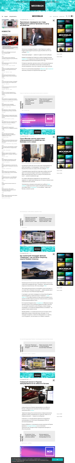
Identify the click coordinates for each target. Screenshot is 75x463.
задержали (24, 59)
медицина (3, 89)
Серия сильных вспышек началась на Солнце (9, 184)
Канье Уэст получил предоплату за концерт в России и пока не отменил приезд (9, 93)
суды (22, 110)
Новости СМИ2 (22, 128)
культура (29, 353)
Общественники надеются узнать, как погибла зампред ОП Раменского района (46, 101)
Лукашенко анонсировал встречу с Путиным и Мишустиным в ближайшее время (9, 76)
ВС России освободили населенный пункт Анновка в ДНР (9, 52)
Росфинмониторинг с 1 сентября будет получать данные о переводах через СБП (9, 178)
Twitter (32, 410)
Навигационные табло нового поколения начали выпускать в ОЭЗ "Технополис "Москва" (9, 189)
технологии (4, 137)
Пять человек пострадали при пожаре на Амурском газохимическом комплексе (10, 99)
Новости (6, 31)
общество (3, 65)
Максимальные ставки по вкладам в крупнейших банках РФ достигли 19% (9, 110)
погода (7, 65)
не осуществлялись (31, 426)
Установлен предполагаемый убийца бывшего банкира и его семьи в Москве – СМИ (45, 219)
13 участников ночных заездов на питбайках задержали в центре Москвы (9, 58)
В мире (30, 253)
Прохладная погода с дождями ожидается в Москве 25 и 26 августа (9, 105)
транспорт (3, 168)
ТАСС (28, 52)
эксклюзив (13, 65)
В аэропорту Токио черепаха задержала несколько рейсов (30, 436)
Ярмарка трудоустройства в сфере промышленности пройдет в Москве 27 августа (9, 154)
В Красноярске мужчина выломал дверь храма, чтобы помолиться (9, 196)
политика (3, 54)
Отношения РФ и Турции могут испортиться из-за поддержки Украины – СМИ (9, 128)
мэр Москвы (4, 143)
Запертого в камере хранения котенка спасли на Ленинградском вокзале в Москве (9, 69)
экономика (3, 112)
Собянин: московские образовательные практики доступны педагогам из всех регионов (10, 47)
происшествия (4, 101)
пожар (8, 101)
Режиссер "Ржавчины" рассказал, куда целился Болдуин (31, 346)
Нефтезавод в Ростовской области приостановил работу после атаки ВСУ (9, 172)
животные (9, 118)
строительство (8, 168)
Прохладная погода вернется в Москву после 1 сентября (9, 63)
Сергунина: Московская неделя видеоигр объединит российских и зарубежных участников (8, 134)
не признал (50, 69)
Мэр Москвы (5, 34)
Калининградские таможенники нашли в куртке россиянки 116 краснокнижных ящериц (9, 116)
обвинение (43, 69)
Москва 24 (37, 16)
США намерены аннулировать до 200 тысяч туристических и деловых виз (9, 160)
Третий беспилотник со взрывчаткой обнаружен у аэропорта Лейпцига (9, 122)
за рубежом (9, 124)
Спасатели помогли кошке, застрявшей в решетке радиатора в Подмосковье (9, 82)
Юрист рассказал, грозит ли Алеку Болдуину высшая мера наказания (45, 346)
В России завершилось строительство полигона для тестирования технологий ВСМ (10, 166)
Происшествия (31, 19)
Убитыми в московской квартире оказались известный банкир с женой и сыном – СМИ (31, 219)
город (10, 65)
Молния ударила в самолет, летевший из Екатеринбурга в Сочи (45, 436)
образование (8, 143)
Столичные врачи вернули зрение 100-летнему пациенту (9, 87)
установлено (33, 187)
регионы (11, 101)
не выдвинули (39, 303)
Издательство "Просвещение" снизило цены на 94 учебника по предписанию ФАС (9, 147)
